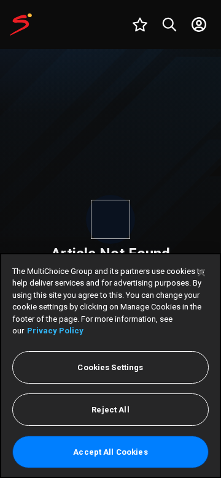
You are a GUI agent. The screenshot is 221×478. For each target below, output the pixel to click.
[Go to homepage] (21, 24)
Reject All (110, 409)
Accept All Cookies (110, 452)
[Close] (201, 272)
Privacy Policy (55, 330)
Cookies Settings (110, 367)
